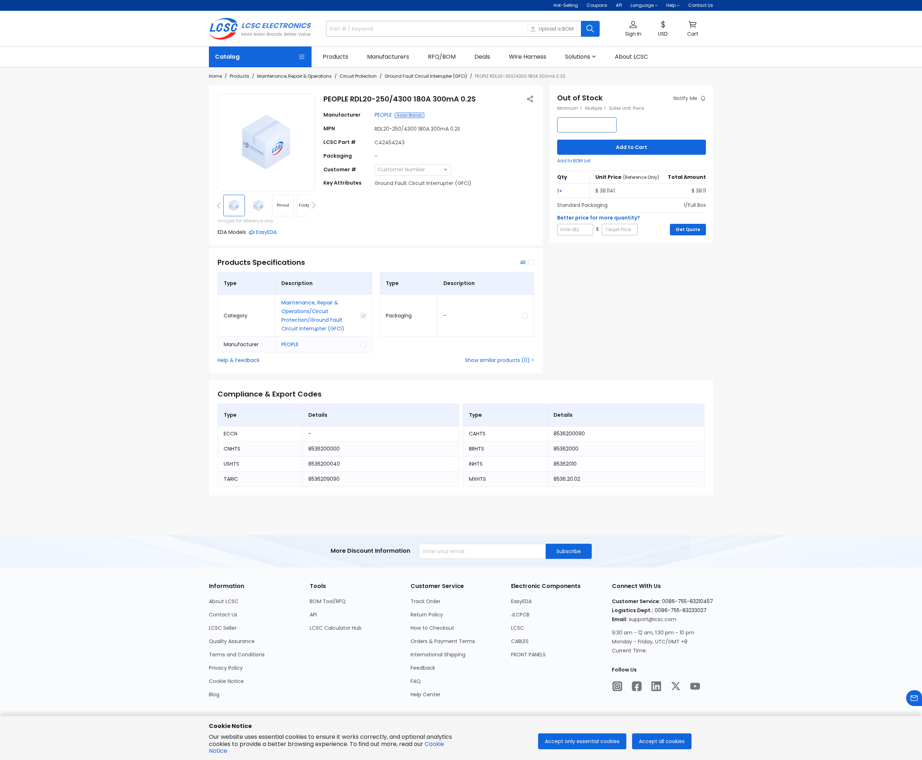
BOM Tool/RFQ (328, 601)
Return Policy (427, 614)
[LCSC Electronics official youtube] (695, 686)
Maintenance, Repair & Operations (294, 76)
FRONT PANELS (528, 654)
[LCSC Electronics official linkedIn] (656, 686)
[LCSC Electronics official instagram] (617, 686)
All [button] (522, 262)
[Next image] (312, 205)
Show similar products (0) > (499, 360)
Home (215, 76)
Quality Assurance (232, 641)
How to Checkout (432, 628)
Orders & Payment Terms (443, 641)
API (619, 5)
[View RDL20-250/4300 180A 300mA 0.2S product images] (266, 142)
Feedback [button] (423, 667)
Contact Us (700, 5)
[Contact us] (914, 698)
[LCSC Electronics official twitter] (675, 686)
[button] (633, 29)
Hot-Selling (566, 5)
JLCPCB (520, 614)
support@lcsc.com (652, 619)
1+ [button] (559, 191)
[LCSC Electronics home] (260, 29)
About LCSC (223, 601)
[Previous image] (220, 205)
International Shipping (438, 654)
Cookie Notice (226, 681)
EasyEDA (521, 601)
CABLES (520, 641)
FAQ (416, 681)
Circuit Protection (358, 76)
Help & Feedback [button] (239, 360)
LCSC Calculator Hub (336, 628)
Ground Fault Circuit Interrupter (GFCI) (426, 76)
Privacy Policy (226, 667)
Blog (214, 694)
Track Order (425, 601)
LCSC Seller (223, 628)
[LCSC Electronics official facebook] (636, 686)
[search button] (590, 29)
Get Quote (688, 229)
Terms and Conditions (237, 654)
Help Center (425, 694)
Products (239, 76)
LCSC (517, 628)
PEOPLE (383, 114)
